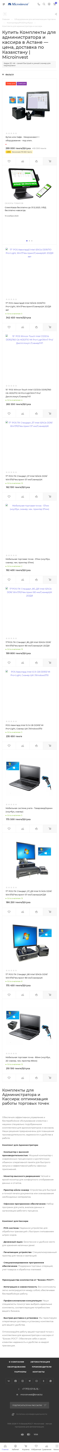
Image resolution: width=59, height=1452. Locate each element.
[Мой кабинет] (49, 4)
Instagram (23, 1381)
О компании (16, 1362)
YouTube (37, 1381)
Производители (41, 1367)
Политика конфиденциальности (31, 1414)
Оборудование (16, 1367)
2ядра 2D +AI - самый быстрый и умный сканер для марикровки (27, 64)
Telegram (30, 1381)
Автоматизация (40, 1362)
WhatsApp (51, 1381)
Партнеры (20, 1372)
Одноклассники (44, 1381)
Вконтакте (9, 1381)
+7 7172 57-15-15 (30, 1389)
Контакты (39, 1372)
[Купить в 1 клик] (36, 161)
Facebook (16, 1381)
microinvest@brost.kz (31, 1394)
